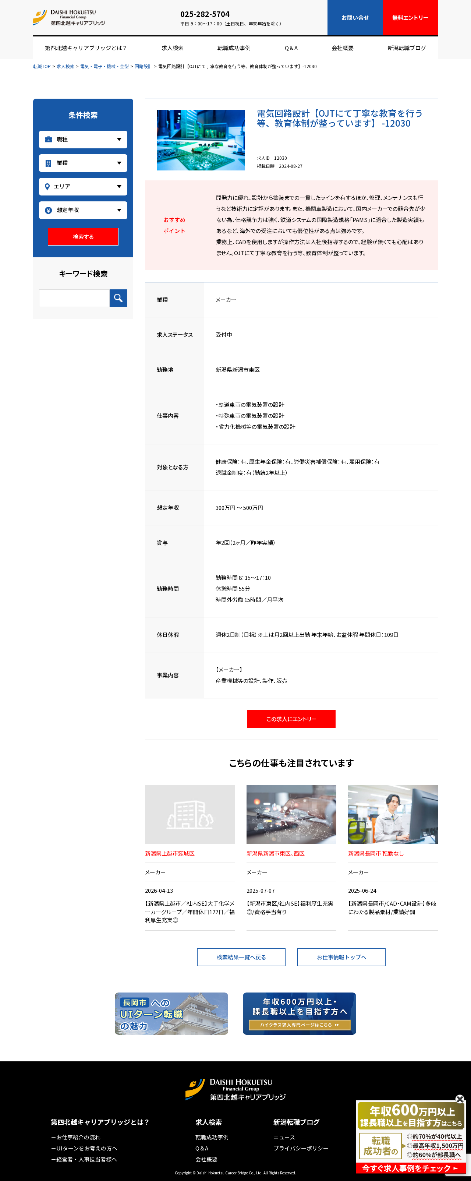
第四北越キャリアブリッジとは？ (86, 48)
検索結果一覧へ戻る (241, 957)
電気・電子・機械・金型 (104, 66)
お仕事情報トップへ (341, 957)
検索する (83, 236)
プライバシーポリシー (301, 1148)
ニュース (284, 1137)
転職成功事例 (234, 48)
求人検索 (173, 48)
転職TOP (42, 66)
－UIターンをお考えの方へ (84, 1148)
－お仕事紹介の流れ (75, 1137)
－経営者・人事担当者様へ (84, 1159)
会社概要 (343, 48)
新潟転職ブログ (406, 48)
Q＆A (291, 48)
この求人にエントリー (291, 719)
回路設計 (143, 66)
